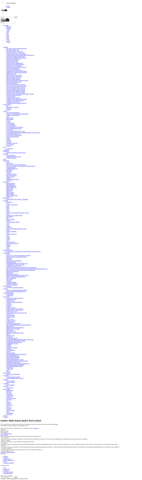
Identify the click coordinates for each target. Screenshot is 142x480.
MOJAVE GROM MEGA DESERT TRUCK (17, 80)
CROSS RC (6, 150)
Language (6, 25)
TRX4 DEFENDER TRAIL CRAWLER (16, 354)
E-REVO (9, 306)
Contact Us (36, 428)
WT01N (8, 246)
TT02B (8, 238)
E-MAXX (9, 303)
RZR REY (9, 281)
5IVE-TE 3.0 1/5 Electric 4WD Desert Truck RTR (18, 255)
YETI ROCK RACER (12, 143)
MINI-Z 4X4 (10, 188)
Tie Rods (9, 409)
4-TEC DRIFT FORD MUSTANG (15, 298)
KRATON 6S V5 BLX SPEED (14, 66)
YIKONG (6, 386)
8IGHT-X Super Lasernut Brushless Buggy (17, 256)
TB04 (8, 230)
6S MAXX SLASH (11, 299)
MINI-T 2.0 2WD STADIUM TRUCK (16, 276)
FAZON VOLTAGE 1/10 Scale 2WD (15, 52)
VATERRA (6, 375)
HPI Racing (6, 160)
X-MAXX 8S (10, 369)
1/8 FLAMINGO (11, 385)
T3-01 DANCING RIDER (13, 222)
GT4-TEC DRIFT (11, 315)
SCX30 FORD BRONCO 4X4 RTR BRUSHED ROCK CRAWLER (23, 132)
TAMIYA (6, 200)
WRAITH (9, 140)
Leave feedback (4, 435)
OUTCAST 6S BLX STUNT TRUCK (16, 87)
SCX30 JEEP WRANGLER (13, 134)
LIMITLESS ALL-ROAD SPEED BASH (17, 71)
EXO (8, 116)
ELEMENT (6, 151)
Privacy (5, 461)
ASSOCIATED (7, 104)
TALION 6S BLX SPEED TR (14, 95)
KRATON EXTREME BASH (14, 70)
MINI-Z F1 (9, 191)
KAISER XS (10, 295)
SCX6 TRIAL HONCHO (13, 136)
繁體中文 (9, 26)
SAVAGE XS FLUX (11, 175)
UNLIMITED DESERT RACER (14, 366)
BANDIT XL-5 (10, 301)
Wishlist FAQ (7, 469)
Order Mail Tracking (8, 472)
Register (8, 7)
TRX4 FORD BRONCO (12, 355)
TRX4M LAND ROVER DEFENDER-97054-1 (18, 363)
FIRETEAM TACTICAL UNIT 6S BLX (16, 54)
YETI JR (9, 142)
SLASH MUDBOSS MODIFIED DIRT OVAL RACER (20, 339)
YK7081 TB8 (10, 387)
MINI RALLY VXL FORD (13, 329)
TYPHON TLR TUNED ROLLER (15, 100)
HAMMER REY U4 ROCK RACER (15, 264)
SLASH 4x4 (9, 337)
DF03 (8, 208)
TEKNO (6, 289)
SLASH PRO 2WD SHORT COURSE (16, 341)
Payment (6, 457)
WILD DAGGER (11, 242)
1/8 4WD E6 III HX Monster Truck (15, 287)
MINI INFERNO (11, 184)
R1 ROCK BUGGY (11, 158)
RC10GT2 (9, 108)
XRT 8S (8, 371)
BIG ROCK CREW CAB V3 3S (14, 51)
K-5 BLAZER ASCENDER (13, 377)
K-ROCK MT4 (10, 294)
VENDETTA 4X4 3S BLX (13, 102)
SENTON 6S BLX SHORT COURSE (16, 92)
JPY (8, 34)
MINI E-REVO (10, 326)
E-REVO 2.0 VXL (11, 307)
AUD (8, 31)
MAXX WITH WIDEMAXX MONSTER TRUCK (19, 325)
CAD (8, 39)
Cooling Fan (9, 394)
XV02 (8, 248)
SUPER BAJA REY (11, 282)
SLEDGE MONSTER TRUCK (14, 342)
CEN (5, 147)
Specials (5, 415)
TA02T (8, 226)
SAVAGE (9, 172)
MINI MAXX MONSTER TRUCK (15, 327)
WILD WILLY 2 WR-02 (12, 243)
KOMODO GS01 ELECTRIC (14, 156)
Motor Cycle (9, 196)
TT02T (8, 239)
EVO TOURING (11, 381)
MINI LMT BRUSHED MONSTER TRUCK (17, 275)
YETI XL (9, 146)
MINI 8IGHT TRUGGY (12, 274)
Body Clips (9, 393)
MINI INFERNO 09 (11, 186)
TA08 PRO (9, 227)
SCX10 (8, 120)
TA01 (8, 223)
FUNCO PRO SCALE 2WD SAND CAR (17, 313)
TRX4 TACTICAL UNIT (13, 358)
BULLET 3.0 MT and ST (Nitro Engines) (16, 164)
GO (16, 17)
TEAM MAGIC (7, 286)
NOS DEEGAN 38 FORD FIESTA (15, 333)
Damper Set (9, 397)
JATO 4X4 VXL (10, 319)
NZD (8, 35)
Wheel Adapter (10, 413)
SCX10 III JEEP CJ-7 (12, 126)
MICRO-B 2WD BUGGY (13, 271)
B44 (8, 106)
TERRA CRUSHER (11, 231)
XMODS (6, 379)
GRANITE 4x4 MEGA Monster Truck (16, 56)
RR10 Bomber (10, 119)
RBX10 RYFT (10, 118)
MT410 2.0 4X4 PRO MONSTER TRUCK (17, 290)
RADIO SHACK (11, 382)
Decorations (9, 414)
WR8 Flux (9, 180)
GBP (8, 36)
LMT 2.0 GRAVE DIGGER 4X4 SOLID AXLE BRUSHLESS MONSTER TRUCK (27, 268)
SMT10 (8, 138)
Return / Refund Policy (9, 460)
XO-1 (8, 370)
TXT (8, 240)
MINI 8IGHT (10, 272)
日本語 (8, 29)
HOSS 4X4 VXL (11, 317)
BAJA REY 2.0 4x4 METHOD (14, 260)
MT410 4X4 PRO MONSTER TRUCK (16, 291)
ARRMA (6, 47)
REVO (8, 334)
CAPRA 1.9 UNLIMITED (13, 115)
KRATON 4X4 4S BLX (12, 62)
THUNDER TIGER (8, 293)
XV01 (8, 247)
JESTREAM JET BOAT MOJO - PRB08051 (17, 199)
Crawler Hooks (10, 395)
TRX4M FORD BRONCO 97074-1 (15, 359)
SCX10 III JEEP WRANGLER (14, 128)
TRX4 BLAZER (11, 353)
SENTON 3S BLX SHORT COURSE (16, 91)
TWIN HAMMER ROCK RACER (15, 378)
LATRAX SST (10, 322)
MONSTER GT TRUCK (13, 107)
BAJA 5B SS (10, 163)
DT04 (8, 211)
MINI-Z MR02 (10, 194)
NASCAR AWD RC (11, 278)
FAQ (5, 468)
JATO (8, 318)
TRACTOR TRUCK (12, 234)
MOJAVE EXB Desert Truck (13, 78)
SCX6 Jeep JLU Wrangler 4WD (14, 135)
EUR (8, 32)
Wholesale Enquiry (8, 473)
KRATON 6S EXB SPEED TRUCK (15, 64)
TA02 (8, 224)
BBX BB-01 (9, 202)
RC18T (8, 110)
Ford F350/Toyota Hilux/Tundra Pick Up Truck (18, 212)
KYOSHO (6, 182)
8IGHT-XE (9, 258)
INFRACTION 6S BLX (12, 60)
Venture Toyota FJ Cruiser (13, 179)
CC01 (8, 203)
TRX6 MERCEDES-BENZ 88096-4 (15, 365)
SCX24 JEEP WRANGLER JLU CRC (16, 131)
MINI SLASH (10, 330)
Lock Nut (9, 403)
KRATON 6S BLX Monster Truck (15, 63)
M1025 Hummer (10, 219)
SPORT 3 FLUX (11, 176)
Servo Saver (9, 407)
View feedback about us (6, 433)
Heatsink (9, 402)
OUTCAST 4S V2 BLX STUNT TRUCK (17, 86)
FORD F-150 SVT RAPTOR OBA (15, 309)
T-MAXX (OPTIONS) (12, 347)
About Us (6, 456)
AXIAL (5, 111)
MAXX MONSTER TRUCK (14, 323)
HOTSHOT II (10, 216)
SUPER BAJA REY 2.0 (12, 283)
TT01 (8, 235)
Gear (8, 401)
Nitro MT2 (9, 171)
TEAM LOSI (7, 252)
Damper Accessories (11, 398)
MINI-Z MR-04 (10, 192)
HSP (5, 159)
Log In (8, 6)
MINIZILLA (10, 170)
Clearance (6, 417)
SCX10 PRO (10, 130)
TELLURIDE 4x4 (11, 350)
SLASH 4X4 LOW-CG (12, 338)
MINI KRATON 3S (11, 74)
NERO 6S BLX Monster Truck (14, 82)
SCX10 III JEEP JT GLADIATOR (15, 127)
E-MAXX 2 (9, 305)
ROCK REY (10, 279)
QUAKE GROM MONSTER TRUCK (16, 90)
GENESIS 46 (10, 148)
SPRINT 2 (9, 178)
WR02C (8, 244)
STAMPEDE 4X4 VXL (12, 343)
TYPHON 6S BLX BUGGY (13, 98)
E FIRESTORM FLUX (12, 168)
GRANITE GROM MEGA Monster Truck (17, 58)
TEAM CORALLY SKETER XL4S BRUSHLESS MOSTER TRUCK (24, 251)
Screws (8, 406)
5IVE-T (8, 254)
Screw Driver (10, 405)
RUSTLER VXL (11, 335)
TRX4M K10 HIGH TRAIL (13, 362)
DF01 (8, 206)
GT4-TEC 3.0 (10, 314)
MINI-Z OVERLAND (12, 195)
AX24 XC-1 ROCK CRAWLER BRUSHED (17, 114)
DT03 (8, 210)
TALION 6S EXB (11, 96)
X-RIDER (6, 383)
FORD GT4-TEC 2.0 (12, 311)
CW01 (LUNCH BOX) (12, 204)
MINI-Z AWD (10, 190)
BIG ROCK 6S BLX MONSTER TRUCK (17, 48)
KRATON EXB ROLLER (13, 68)
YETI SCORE (10, 144)
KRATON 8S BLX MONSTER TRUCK (16, 67)
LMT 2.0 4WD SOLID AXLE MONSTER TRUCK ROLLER (22, 267)
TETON (9, 351)
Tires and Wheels (11, 410)
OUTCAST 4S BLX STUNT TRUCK (16, 84)
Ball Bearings (10, 390)
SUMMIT (9, 345)
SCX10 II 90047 (10, 123)
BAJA (8, 162)
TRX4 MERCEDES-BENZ (13, 357)
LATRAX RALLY (11, 321)
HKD (8, 38)
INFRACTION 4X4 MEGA (13, 59)
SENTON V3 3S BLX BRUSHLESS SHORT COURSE (20, 94)
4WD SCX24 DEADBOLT (13, 112)
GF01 (8, 214)
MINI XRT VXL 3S (11, 331)
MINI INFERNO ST (11, 187)
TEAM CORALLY (8, 250)
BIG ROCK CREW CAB (13, 50)
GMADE (6, 154)
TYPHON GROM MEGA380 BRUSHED (17, 99)
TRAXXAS (6, 297)
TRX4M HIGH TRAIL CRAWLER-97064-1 (17, 361)
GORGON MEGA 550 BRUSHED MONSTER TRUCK (20, 55)
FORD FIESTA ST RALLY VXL (15, 310)
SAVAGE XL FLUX (11, 174)
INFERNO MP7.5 (11, 183)
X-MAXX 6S (10, 367)
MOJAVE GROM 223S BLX (14, 79)
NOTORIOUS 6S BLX (12, 83)
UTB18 (8, 139)
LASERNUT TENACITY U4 (14, 266)
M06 (8, 218)
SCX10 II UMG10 (11, 124)
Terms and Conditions (9, 463)
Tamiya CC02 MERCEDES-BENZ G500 (16, 228)
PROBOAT (6, 198)
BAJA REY (9, 259)
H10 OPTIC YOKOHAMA (13, 374)
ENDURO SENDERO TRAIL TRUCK (16, 152)
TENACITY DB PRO (12, 285)
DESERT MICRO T (11, 262)
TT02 (8, 236)
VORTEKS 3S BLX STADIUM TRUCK (16, 103)
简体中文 (9, 28)
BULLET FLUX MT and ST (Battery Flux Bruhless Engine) (21, 166)
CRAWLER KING (11, 167)
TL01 (8, 232)
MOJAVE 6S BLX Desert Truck (14, 76)
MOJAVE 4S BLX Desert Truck (14, 75)
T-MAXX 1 (9, 349)
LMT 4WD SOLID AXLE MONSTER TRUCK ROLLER (21, 270)
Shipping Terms (7, 459)
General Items (7, 389)
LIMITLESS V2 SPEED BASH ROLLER (17, 72)
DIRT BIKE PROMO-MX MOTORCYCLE (17, 263)
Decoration (9, 399)
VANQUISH (7, 373)
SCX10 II (9, 122)
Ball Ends (9, 391)
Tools (8, 411)
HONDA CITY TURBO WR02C (15, 215)
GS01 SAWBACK (11, 155)
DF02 (8, 207)
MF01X (8, 220)
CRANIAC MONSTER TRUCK (14, 302)
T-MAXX (9, 346)
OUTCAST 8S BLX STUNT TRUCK (16, 88)
